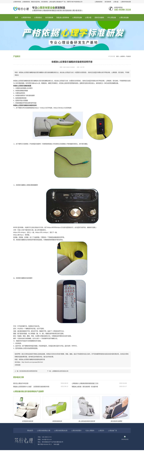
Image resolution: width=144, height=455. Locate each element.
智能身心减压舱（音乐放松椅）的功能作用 (85, 386)
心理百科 (122, 56)
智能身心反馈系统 (62, 17)
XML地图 (56, 444)
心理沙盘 (115, 2)
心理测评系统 (26, 17)
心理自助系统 (98, 2)
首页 (16, 17)
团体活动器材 (99, 17)
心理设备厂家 (112, 430)
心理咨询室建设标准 (60, 430)
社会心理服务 (90, 430)
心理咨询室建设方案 (43, 430)
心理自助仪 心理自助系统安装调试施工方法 (85, 383)
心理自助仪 (38, 17)
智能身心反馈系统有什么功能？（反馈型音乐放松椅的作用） (31, 386)
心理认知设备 (124, 17)
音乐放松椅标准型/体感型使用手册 (28, 371)
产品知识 (128, 56)
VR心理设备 (111, 17)
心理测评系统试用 (126, 2)
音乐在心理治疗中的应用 (20, 383)
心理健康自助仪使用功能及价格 (60, 371)
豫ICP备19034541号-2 (45, 444)
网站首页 (30, 430)
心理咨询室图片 (76, 430)
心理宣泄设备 (77, 17)
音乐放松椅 (108, 2)
